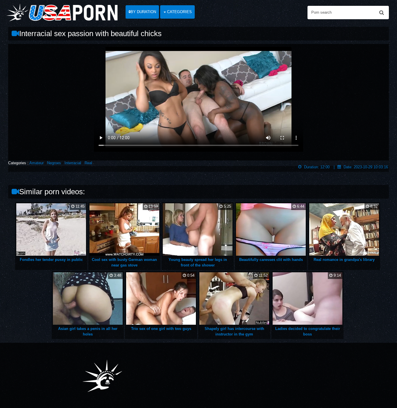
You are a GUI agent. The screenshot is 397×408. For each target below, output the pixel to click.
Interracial (73, 163)
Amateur (36, 163)
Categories (179, 12)
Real (88, 163)
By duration (143, 12)
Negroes (54, 163)
